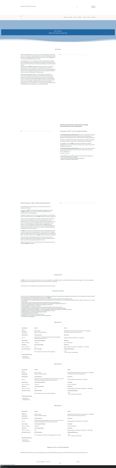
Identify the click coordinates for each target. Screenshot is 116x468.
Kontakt (88, 17)
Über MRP (70, 17)
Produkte (79, 17)
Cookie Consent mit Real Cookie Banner (7, 464)
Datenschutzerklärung (41, 461)
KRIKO (86, 452)
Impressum (93, 17)
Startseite (65, 17)
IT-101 (60, 463)
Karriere (75, 17)
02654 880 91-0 (23, 6)
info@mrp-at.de (30, 6)
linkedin (34, 6)
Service (84, 17)
